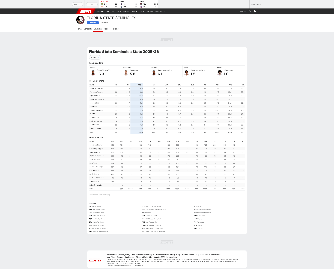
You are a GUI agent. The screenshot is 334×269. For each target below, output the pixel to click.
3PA (168, 141)
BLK (192, 85)
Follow (93, 23)
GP (116, 85)
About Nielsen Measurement (210, 255)
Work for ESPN (159, 257)
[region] (175, 108)
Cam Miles (93, 114)
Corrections (172, 257)
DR (197, 141)
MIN (128, 85)
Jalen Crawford (95, 128)
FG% (217, 85)
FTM (140, 141)
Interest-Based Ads (189, 255)
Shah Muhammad (96, 121)
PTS (139, 85)
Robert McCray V (96, 88)
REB (154, 85)
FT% (230, 85)
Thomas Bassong (96, 110)
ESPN (85, 11)
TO (205, 85)
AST (166, 85)
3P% (242, 85)
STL (179, 85)
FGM (121, 141)
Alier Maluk (94, 125)
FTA (150, 141)
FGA (131, 141)
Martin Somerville (96, 99)
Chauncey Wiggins (96, 92)
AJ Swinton (94, 117)
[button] (250, 11)
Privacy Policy (124, 255)
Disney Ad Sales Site (144, 257)
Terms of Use (112, 255)
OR (187, 141)
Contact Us (129, 257)
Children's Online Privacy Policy (168, 255)
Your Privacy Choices (115, 257)
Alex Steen (93, 106)
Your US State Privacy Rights (143, 255)
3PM (158, 141)
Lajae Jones (94, 96)
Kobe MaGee (94, 103)
